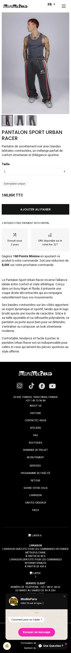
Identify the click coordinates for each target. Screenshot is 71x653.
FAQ (35, 435)
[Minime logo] (35, 373)
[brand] (16, 6)
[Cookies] (7, 646)
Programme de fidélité (35, 473)
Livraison (35, 495)
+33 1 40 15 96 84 (35, 400)
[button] (64, 596)
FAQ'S (35, 510)
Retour (35, 480)
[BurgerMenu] (63, 6)
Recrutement (35, 457)
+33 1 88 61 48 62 (50, 587)
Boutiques (35, 443)
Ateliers (35, 428)
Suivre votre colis (36, 488)
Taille (6, 164)
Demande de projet (35, 450)
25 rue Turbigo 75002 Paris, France (35, 397)
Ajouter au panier (35, 209)
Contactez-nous (35, 420)
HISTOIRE (35, 413)
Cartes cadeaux (35, 503)
